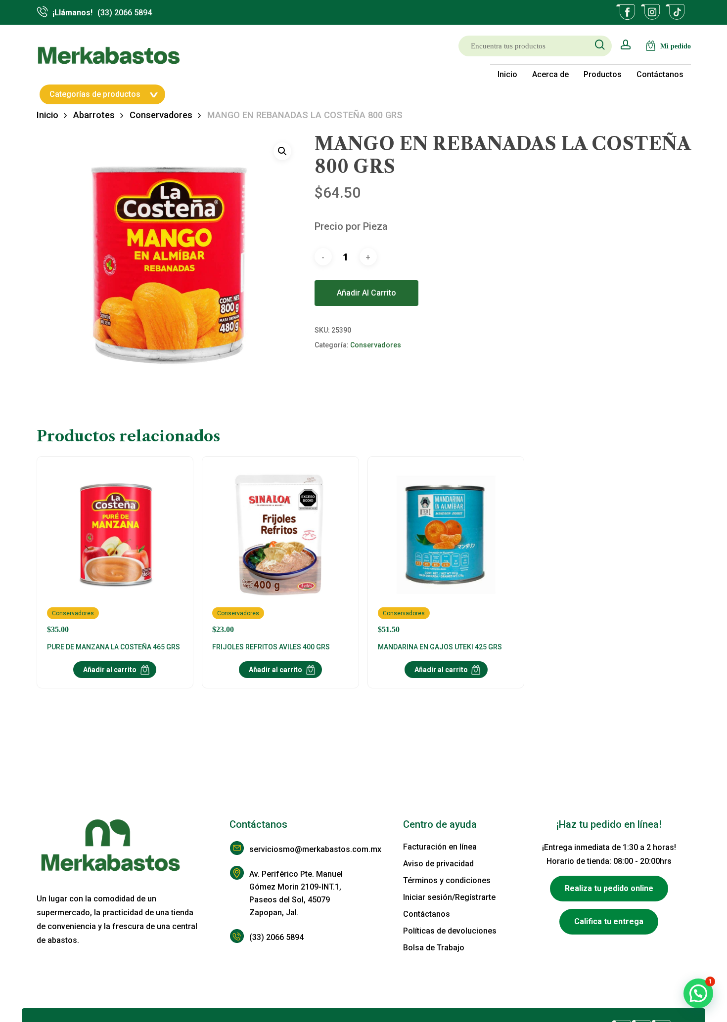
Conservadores (161, 115)
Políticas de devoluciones (450, 931)
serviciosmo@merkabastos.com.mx (306, 849)
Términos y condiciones (447, 880)
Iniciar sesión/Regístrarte (449, 897)
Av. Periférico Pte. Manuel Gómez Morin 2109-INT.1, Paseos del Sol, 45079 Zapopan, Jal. (296, 893)
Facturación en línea (440, 847)
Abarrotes (94, 115)
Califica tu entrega (608, 921)
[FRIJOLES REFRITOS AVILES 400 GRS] (280, 550)
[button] (282, 151)
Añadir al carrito (366, 293)
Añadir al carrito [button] (109, 670)
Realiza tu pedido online (609, 888)
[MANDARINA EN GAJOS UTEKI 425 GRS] (446, 550)
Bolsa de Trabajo (433, 947)
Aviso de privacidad (438, 863)
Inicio (47, 115)
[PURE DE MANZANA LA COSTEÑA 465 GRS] (115, 550)
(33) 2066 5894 (276, 937)
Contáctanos (426, 914)
